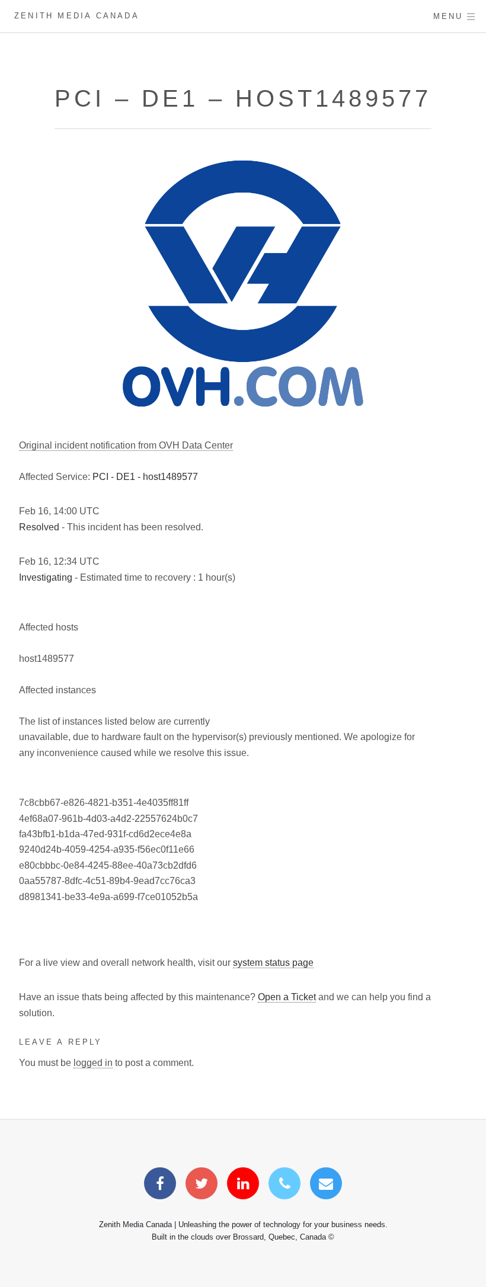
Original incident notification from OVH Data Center (126, 445)
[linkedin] (243, 1185)
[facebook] (160, 1185)
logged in (93, 1063)
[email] (326, 1185)
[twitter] (202, 1185)
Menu (448, 16)
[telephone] (284, 1185)
